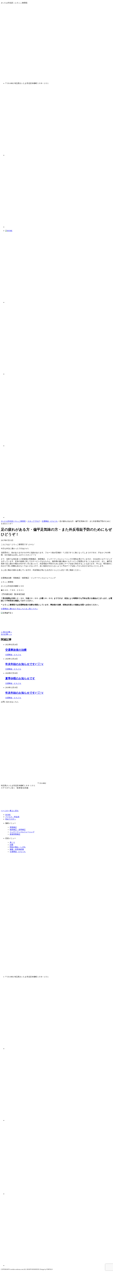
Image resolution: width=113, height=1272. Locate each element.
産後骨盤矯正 (15, 834)
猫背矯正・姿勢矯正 (18, 830)
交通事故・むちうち (13, 655)
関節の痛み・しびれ (18, 847)
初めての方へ (10, 819)
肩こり (12, 842)
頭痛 (11, 845)
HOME (8, 815)
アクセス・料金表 (12, 817)
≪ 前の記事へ (6, 632)
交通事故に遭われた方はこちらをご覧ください (19, 609)
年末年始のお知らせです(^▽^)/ (24, 664)
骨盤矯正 (13, 827)
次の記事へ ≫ (6, 634)
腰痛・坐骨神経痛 (17, 849)
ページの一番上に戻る (10, 811)
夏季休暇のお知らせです (20, 678)
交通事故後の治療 (16, 649)
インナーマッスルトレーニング (22, 832)
